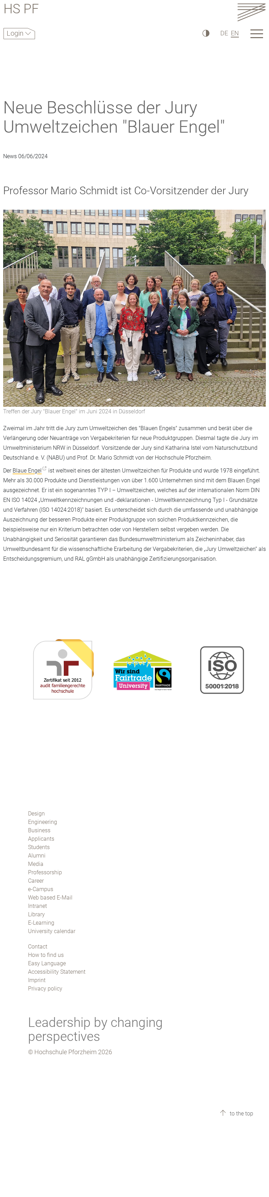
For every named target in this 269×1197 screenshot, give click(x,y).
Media (35, 864)
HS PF (21, 10)
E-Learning (41, 922)
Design (36, 813)
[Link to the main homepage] (251, 12)
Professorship (45, 872)
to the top (240, 1113)
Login (16, 33)
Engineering (42, 822)
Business (39, 830)
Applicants (41, 838)
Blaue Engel (27, 470)
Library (36, 914)
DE (224, 33)
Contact (37, 946)
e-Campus (40, 889)
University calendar (51, 931)
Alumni (37, 855)
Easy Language (47, 963)
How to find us (46, 955)
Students (39, 847)
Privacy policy (45, 988)
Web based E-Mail (50, 897)
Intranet (37, 906)
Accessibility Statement (56, 971)
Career (36, 880)
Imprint (37, 980)
